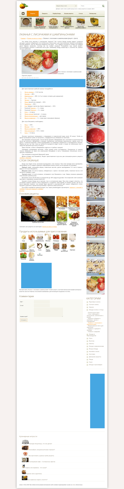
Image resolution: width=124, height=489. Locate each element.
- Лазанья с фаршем (93, 331)
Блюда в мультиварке (95, 364)
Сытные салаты (94, 304)
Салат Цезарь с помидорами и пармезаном (53, 27)
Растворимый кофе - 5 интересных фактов (42, 461)
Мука (26, 125)
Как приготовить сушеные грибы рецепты (41, 455)
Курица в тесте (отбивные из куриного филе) (62, 223)
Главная (23, 13)
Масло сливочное (30, 118)
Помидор (56, 240)
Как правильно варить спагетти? (38, 479)
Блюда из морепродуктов (91, 334)
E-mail (21, 305)
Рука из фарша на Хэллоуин (61, 208)
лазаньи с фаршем (25, 158)
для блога (21, 190)
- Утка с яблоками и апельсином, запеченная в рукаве (95, 315)
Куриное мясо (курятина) (34, 473)
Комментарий (24, 316)
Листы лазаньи (29, 92)
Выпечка (91, 341)
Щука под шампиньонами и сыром (80, 27)
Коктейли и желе (94, 351)
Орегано (33, 110)
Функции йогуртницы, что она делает (40, 443)
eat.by (73, 484)
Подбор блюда (57, 13)
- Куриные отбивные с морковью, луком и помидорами (94, 320)
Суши (90, 362)
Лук (26, 98)
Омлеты (91, 343)
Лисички (27, 94)
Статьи (81, 13)
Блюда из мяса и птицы (96, 309)
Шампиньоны (29, 96)
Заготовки (92, 354)
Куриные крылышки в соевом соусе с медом (74, 224)
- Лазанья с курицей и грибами (94, 329)
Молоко (27, 127)
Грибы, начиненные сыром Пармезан (40, 27)
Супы (90, 338)
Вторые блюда (93, 349)
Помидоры (28, 104)
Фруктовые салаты (94, 302)
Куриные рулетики (38, 222)
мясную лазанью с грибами (34, 189)
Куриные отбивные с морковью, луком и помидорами (74, 209)
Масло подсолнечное (31, 116)
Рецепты (32, 13)
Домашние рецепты (95, 356)
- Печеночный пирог (93, 312)
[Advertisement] (97, 401)
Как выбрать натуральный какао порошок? (42, 449)
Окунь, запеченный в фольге (67, 27)
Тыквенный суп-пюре (94, 26)
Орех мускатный (30, 131)
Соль (26, 112)
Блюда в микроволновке (96, 346)
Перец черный (29, 114)
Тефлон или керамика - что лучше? (36, 467)
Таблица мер (92, 13)
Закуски (91, 307)
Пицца (91, 359)
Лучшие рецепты (68, 13)
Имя (21, 301)
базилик (33, 108)
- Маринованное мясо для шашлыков (95, 326)
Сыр (26, 106)
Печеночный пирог (26, 26)
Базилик (23, 259)
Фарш (26, 102)
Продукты (44, 13)
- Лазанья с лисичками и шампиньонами (94, 323)
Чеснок (27, 100)
